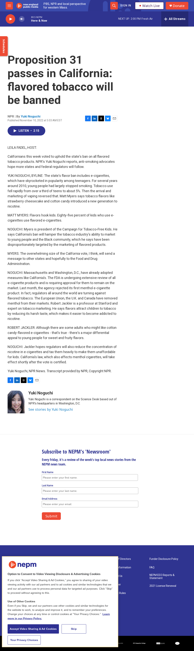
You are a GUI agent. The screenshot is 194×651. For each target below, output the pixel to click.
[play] (10, 19)
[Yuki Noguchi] (16, 402)
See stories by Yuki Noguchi (50, 409)
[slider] (27, 19)
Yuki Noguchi (30, 116)
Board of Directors (120, 559)
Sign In (125, 5)
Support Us (115, 576)
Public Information (120, 567)
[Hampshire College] (139, 643)
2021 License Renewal (162, 585)
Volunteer (115, 584)
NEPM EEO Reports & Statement (161, 577)
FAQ (151, 567)
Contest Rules (117, 593)
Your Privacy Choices (24, 640)
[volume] (22, 19)
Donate (179, 6)
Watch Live (151, 5)
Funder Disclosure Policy (163, 559)
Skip (74, 628)
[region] (60, 601)
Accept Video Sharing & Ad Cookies (33, 628)
